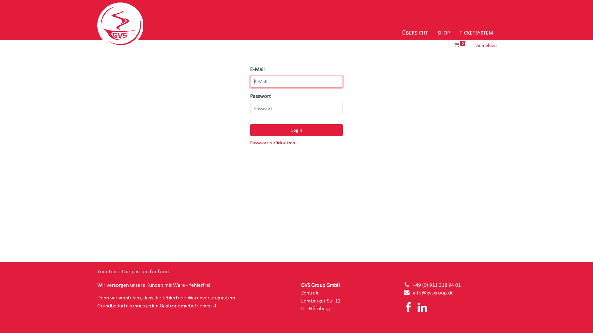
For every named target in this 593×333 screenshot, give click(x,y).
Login (296, 130)
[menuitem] (415, 33)
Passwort (260, 96)
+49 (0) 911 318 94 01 (437, 285)
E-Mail (257, 69)
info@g (421, 293)
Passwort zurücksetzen (272, 143)
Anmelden (486, 45)
